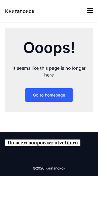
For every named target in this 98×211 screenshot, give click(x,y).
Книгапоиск (19, 11)
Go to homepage (49, 95)
